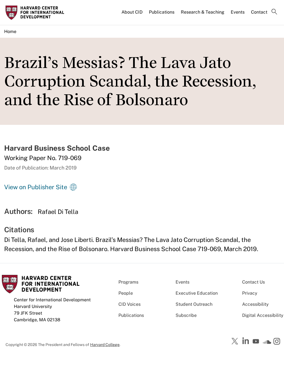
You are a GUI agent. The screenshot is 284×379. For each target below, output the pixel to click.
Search (274, 12)
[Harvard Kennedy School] (37, 12)
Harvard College (105, 344)
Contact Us (253, 282)
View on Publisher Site (35, 187)
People (125, 293)
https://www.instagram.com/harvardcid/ (277, 342)
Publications (161, 12)
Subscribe (186, 315)
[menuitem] (132, 14)
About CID (132, 12)
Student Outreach (194, 304)
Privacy (249, 293)
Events (238, 12)
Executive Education (197, 293)
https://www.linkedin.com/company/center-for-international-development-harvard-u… (246, 341)
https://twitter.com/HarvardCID (236, 341)
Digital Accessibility (262, 315)
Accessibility (255, 304)
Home (10, 31)
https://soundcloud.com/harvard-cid (267, 343)
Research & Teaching (202, 12)
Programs (128, 282)
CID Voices (129, 304)
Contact (259, 12)
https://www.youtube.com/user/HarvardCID (256, 341)
